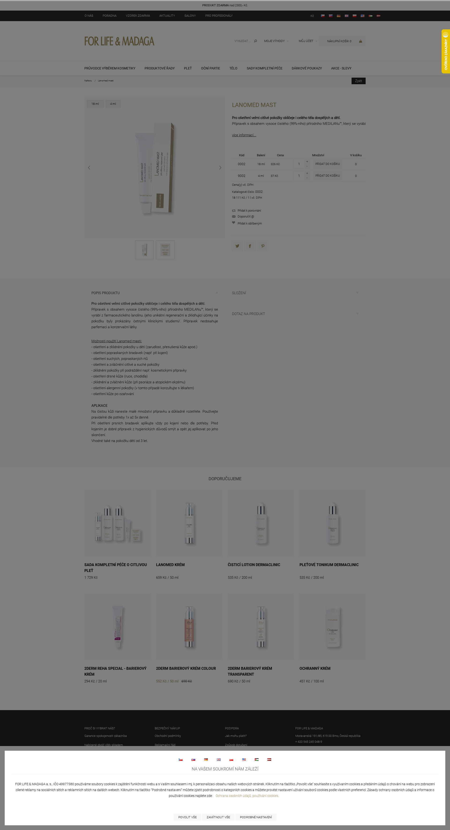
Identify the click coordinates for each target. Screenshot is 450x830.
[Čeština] (180, 759)
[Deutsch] (206, 759)
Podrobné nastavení (256, 817)
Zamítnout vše (218, 817)
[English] (218, 759)
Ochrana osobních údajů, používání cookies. (247, 796)
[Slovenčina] (193, 759)
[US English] (244, 759)
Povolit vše (187, 817)
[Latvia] (269, 759)
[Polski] (231, 759)
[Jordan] (256, 759)
